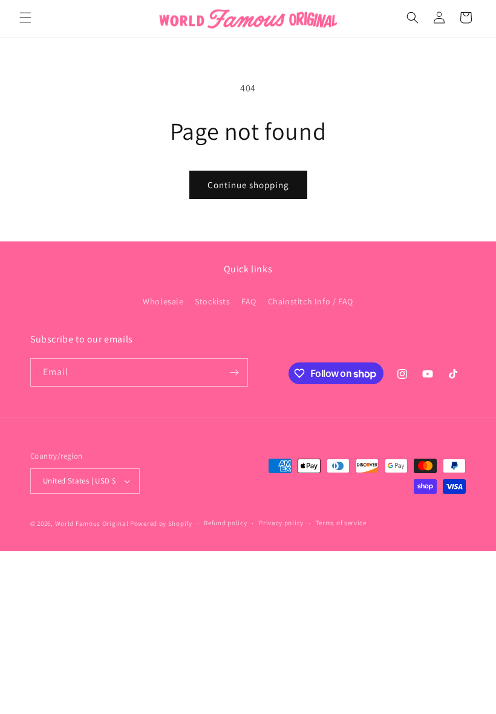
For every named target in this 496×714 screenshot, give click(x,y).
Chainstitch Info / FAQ (310, 301)
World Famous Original (92, 523)
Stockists (212, 301)
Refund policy (225, 523)
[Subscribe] (234, 372)
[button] (25, 17)
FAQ (248, 301)
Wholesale (163, 301)
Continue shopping (248, 185)
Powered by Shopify (161, 523)
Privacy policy (281, 523)
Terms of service (341, 523)
